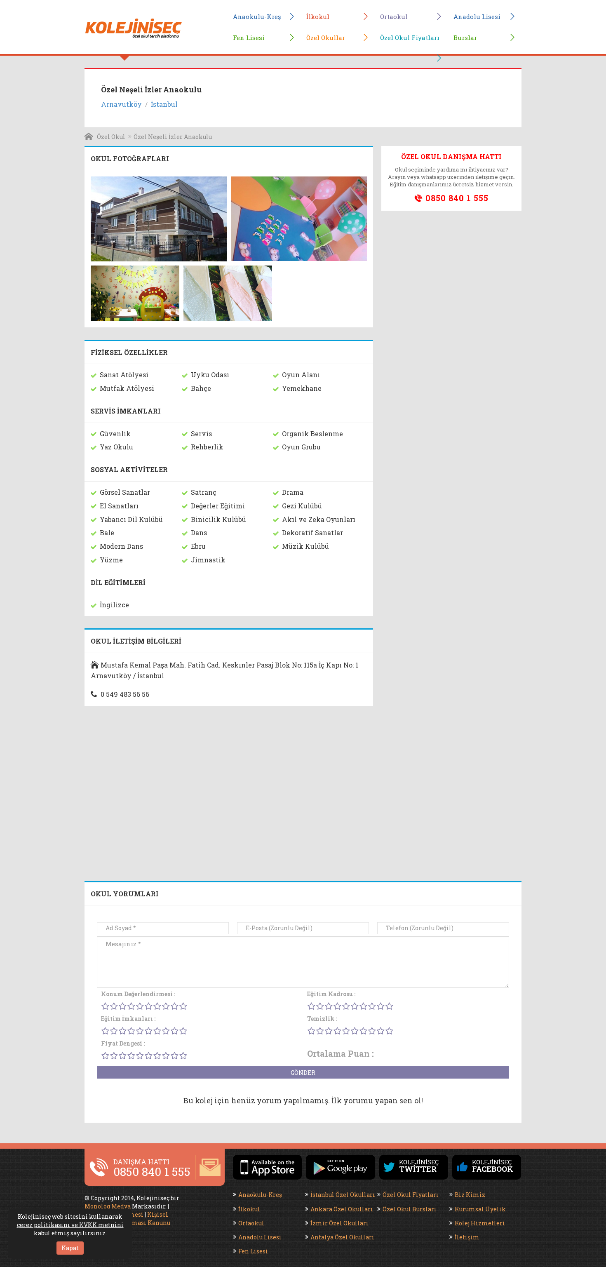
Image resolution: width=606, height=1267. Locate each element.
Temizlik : (322, 1019)
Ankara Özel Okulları (341, 1209)
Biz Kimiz (470, 1195)
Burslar (465, 37)
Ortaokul (394, 16)
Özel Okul (111, 137)
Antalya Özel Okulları (342, 1237)
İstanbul (164, 104)
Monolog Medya (108, 1206)
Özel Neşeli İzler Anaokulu (173, 137)
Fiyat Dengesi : (123, 1043)
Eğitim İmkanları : (128, 1019)
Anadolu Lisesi (476, 16)
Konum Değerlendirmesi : (138, 994)
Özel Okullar (325, 37)
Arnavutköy (121, 104)
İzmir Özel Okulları (339, 1223)
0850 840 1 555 (456, 198)
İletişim (467, 1237)
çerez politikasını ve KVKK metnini (70, 1225)
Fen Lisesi (249, 37)
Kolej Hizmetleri (480, 1223)
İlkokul (317, 16)
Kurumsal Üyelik (480, 1209)
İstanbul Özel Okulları (342, 1195)
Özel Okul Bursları (410, 1209)
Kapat (70, 1248)
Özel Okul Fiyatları (409, 37)
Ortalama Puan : (340, 1053)
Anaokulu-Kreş (257, 16)
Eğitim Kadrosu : (331, 994)
